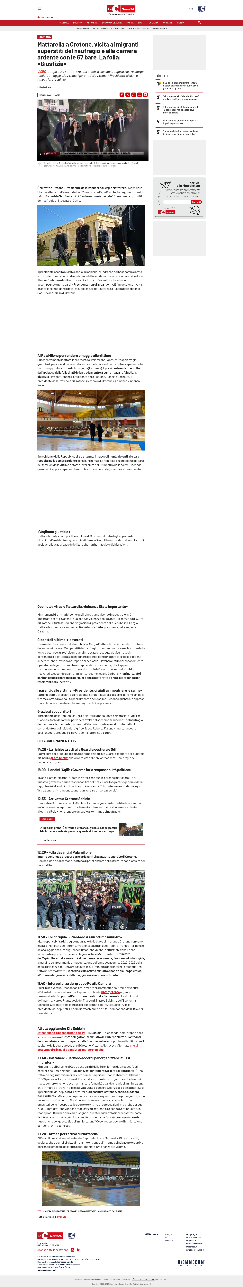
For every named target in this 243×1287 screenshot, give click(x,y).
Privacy (105, 1279)
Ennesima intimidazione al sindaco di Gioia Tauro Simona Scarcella (180, 132)
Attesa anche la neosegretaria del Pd (61, 1032)
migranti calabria (111, 1211)
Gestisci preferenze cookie (143, 1279)
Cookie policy (115, 1279)
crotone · (72, 1211)
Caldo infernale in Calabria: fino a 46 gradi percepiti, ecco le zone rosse (181, 97)
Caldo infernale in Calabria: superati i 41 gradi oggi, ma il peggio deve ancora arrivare (181, 109)
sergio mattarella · (89, 1211)
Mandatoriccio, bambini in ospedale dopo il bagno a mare (180, 122)
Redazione (78, 1279)
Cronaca (61, 1216)
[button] (122, 95)
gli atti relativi (59, 758)
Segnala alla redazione (92, 1279)
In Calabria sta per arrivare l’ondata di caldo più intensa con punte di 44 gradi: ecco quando (180, 85)
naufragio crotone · (54, 1211)
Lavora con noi (160, 1279)
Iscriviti (196, 202)
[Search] (199, 22)
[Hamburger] (39, 8)
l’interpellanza (110, 992)
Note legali (126, 1279)
